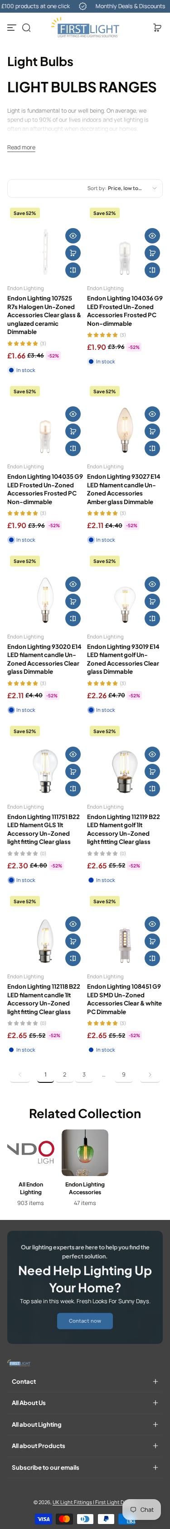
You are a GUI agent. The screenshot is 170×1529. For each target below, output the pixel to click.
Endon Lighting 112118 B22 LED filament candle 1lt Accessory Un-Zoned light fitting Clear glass (43, 998)
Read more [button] (21, 147)
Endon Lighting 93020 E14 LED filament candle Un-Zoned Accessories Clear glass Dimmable (44, 659)
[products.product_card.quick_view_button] (73, 235)
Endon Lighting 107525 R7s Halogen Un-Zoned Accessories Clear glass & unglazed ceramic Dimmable (44, 314)
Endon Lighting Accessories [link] (85, 1188)
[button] (26, 27)
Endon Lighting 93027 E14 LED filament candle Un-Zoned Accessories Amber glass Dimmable (123, 488)
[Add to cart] (73, 253)
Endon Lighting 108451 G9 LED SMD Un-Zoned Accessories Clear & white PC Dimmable (124, 998)
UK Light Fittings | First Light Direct (94, 1502)
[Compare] (73, 270)
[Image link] (30, 1171)
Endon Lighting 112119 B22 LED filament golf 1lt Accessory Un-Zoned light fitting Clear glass (123, 829)
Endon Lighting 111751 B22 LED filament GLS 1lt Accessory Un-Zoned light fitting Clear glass (43, 829)
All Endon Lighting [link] (31, 1188)
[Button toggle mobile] (12, 27)
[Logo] (85, 27)
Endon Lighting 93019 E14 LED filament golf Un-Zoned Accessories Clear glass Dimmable (123, 659)
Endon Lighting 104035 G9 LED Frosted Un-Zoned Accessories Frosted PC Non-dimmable (45, 488)
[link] (20, 1075)
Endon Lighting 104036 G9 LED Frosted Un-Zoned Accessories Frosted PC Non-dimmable (125, 310)
